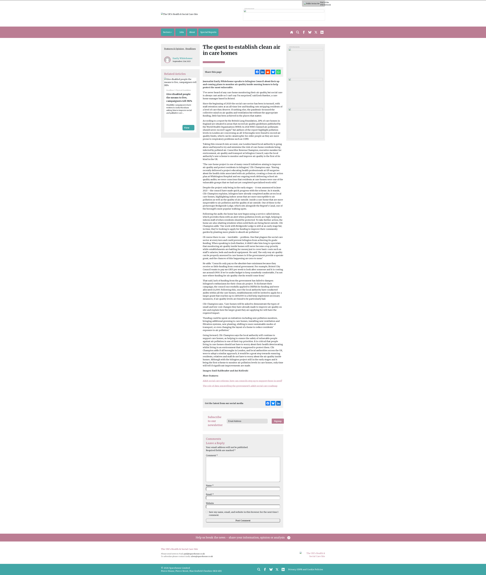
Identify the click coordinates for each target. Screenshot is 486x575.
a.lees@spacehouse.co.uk (202, 556)
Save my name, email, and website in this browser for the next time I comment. (243, 513)
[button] (167, 32)
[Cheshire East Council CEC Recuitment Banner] (284, 14)
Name (210, 485)
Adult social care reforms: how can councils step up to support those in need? (242, 380)
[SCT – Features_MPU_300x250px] (306, 122)
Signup (278, 421)
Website (210, 503)
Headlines (190, 48)
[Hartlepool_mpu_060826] (306, 62)
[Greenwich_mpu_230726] (306, 92)
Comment (212, 455)
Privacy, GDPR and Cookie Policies (305, 569)
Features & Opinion (174, 48)
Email (210, 494)
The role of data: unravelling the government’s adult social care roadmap (240, 386)
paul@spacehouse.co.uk (194, 554)
